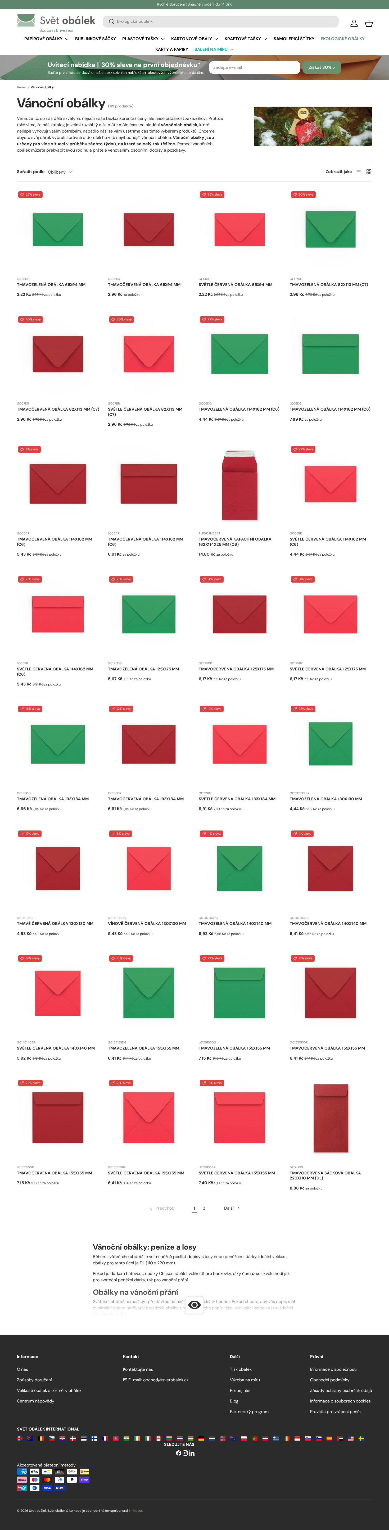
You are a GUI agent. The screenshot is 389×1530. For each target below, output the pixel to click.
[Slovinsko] (318, 1438)
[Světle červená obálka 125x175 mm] (331, 616)
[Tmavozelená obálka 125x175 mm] (149, 616)
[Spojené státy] (350, 1438)
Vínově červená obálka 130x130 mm (147, 923)
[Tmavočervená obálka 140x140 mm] (331, 870)
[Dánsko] (73, 1438)
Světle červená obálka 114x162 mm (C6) (328, 542)
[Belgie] (41, 1438)
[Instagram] (185, 1453)
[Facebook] (178, 1453)
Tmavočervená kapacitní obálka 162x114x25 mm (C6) (235, 542)
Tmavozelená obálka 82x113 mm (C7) (329, 284)
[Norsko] (222, 1438)
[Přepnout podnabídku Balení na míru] (232, 49)
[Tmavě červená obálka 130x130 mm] (58, 870)
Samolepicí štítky (294, 39)
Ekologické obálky (343, 39)
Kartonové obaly (191, 39)
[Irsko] (137, 1438)
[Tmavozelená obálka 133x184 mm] (58, 745)
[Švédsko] (361, 1438)
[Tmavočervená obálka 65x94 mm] (149, 231)
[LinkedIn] (192, 1453)
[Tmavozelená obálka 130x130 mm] (331, 745)
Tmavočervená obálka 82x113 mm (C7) (58, 409)
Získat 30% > (322, 67)
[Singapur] (297, 1438)
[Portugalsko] (254, 1438)
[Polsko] (244, 1438)
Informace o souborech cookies (340, 1401)
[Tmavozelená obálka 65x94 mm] (58, 231)
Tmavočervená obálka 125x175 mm (236, 669)
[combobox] (221, 21)
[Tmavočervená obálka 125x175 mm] (240, 616)
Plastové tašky (140, 39)
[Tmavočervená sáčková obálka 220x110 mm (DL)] (331, 1119)
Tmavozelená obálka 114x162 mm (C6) (239, 409)
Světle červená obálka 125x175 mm (328, 669)
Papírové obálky (43, 39)
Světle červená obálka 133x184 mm (237, 799)
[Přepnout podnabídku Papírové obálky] (67, 39)
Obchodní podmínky (330, 1380)
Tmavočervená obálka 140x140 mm (328, 923)
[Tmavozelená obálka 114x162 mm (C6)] (240, 356)
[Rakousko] (265, 1438)
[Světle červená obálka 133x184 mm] (240, 745)
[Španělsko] (329, 1438)
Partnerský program (249, 1411)
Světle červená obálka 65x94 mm (235, 284)
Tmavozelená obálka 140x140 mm (235, 923)
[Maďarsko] (190, 1438)
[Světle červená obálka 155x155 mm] (149, 1119)
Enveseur (135, 1511)
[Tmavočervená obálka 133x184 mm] (149, 745)
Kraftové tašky (243, 39)
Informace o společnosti (333, 1369)
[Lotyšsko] (180, 1438)
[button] (369, 23)
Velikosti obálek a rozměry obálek (49, 1390)
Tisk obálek (241, 1369)
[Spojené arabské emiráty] (340, 1438)
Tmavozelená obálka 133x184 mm (53, 799)
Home (21, 87)
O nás (22, 1369)
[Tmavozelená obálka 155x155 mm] (149, 995)
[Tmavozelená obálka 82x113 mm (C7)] (331, 231)
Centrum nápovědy (35, 1401)
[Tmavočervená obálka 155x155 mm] (331, 995)
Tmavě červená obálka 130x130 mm (55, 923)
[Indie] (126, 1438)
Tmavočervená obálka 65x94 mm (144, 284)
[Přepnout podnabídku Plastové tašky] (163, 39)
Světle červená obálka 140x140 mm (56, 1048)
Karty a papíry (171, 49)
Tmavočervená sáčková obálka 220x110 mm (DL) (325, 1175)
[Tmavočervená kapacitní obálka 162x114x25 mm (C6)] (240, 486)
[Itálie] (148, 1438)
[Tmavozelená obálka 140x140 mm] (240, 870)
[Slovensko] (308, 1438)
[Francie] (105, 1438)
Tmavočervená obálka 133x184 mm (146, 799)
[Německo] (201, 1438)
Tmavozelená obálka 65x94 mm (51, 284)
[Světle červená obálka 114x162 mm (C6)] (331, 486)
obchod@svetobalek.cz (165, 1380)
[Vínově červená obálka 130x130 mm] (149, 870)
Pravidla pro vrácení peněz (335, 1411)
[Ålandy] (19, 1438)
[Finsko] (94, 1438)
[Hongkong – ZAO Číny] (116, 1438)
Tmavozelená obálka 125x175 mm (143, 669)
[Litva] (169, 1438)
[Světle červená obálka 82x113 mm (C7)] (149, 356)
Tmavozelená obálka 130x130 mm (326, 799)
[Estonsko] (84, 1438)
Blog (234, 1401)
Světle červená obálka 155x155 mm (146, 1173)
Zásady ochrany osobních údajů (341, 1390)
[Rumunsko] (286, 1438)
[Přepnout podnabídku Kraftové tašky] (265, 39)
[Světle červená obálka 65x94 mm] (240, 231)
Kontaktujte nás (138, 1369)
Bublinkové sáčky (95, 39)
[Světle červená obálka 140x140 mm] (58, 995)
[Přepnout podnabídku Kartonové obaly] (216, 39)
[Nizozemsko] (212, 1438)
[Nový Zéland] (233, 1438)
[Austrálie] (30, 1438)
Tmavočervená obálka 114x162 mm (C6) (54, 542)
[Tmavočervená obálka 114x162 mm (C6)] (58, 486)
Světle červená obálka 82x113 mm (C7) (145, 412)
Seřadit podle (31, 171)
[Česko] (52, 1438)
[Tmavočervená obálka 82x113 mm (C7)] (58, 356)
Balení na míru (211, 49)
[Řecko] (276, 1438)
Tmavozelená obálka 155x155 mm (143, 1048)
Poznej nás (240, 1390)
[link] (162, 1208)
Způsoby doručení (34, 1380)
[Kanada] (158, 1438)
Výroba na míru (245, 1380)
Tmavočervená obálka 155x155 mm (327, 1048)
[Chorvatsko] (62, 1438)
